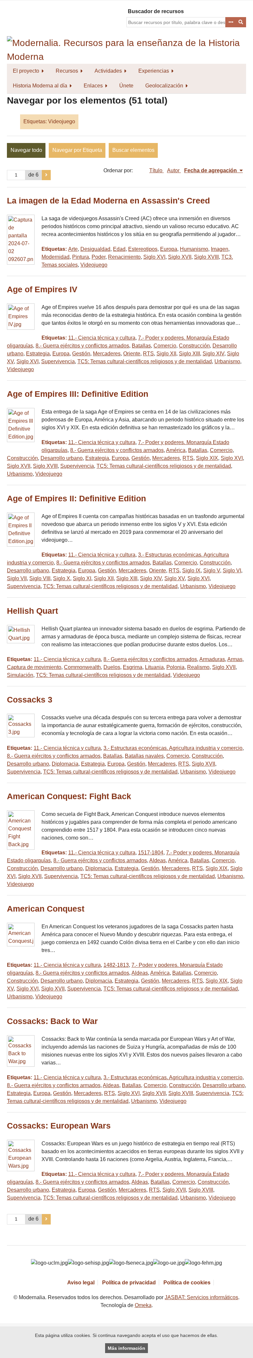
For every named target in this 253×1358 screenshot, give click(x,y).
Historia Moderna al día (40, 85)
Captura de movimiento (34, 667)
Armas (234, 659)
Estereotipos (142, 249)
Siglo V (211, 570)
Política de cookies (187, 1282)
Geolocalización (164, 85)
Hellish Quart (32, 611)
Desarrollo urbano (62, 458)
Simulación (20, 675)
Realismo (198, 667)
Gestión (81, 353)
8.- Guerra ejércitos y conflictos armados (82, 345)
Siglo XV (174, 578)
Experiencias (153, 71)
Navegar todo (26, 150)
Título (156, 170)
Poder (98, 257)
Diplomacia (65, 764)
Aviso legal (81, 1282)
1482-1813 (116, 965)
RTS (148, 353)
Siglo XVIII (206, 257)
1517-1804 (150, 852)
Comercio (165, 345)
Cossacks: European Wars (59, 1125)
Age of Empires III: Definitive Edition (77, 394)
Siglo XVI (154, 257)
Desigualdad (95, 249)
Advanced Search (230, 22)
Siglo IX (191, 570)
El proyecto (26, 71)
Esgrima (132, 667)
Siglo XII (166, 353)
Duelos (111, 667)
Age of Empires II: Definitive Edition (76, 498)
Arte (73, 249)
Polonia (175, 667)
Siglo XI (82, 578)
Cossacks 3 (29, 699)
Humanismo (194, 249)
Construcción (194, 345)
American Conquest (45, 908)
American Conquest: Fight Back (69, 796)
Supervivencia (58, 361)
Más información (126, 1348)
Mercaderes (107, 353)
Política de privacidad (129, 1282)
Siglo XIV (213, 353)
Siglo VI (232, 570)
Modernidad (56, 257)
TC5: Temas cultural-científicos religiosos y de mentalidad (144, 361)
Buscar (241, 22)
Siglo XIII (189, 353)
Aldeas (157, 860)
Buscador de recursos (156, 11)
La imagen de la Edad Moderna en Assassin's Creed (108, 200)
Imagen (219, 249)
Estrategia (38, 353)
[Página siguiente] (46, 175)
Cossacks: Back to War (52, 1021)
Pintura (80, 257)
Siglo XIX (207, 458)
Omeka (143, 1305)
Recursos (67, 71)
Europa (168, 249)
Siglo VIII (39, 578)
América (175, 450)
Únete (126, 85)
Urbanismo (227, 361)
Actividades (108, 71)
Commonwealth (82, 667)
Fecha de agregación (211, 170)
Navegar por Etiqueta (77, 150)
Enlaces (93, 85)
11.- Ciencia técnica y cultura (101, 338)
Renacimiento (124, 257)
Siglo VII (17, 578)
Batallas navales (144, 756)
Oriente (131, 353)
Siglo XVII (179, 257)
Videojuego (93, 265)
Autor (174, 170)
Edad (119, 249)
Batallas (141, 345)
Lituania (154, 667)
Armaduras (212, 659)
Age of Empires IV (42, 289)
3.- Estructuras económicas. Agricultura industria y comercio (172, 748)
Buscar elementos (133, 150)
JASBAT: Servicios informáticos (201, 1297)
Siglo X (61, 578)
